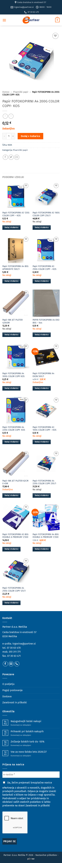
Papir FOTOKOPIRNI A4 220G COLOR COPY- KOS (13, 428)
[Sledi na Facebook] (5, 663)
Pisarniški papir (20, 92)
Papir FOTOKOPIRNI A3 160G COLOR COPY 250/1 (46, 214)
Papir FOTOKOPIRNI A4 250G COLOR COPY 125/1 (14, 589)
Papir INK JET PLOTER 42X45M (12, 321)
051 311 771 (15, 651)
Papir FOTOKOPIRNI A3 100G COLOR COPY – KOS (44, 428)
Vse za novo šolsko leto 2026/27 (29, 751)
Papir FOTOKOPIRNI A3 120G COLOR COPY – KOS (15, 214)
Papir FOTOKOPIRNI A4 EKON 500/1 (43, 375)
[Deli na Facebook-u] (5, 157)
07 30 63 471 (14, 655)
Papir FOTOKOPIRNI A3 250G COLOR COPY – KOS (44, 267)
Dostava (7, 696)
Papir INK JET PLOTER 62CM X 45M (15, 482)
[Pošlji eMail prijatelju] (16, 157)
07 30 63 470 (14, 647)
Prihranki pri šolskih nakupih (27, 731)
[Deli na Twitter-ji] (11, 157)
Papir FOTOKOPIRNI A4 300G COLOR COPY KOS (13, 375)
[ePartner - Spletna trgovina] (31, 20)
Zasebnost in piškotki (14, 702)
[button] (4, 20)
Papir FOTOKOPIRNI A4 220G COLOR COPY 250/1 (44, 482)
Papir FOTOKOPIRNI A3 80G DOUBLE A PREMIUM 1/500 (15, 536)
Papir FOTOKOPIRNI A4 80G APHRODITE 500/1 (15, 267)
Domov (5, 92)
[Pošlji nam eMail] (11, 663)
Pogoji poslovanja (12, 690)
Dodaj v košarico (30, 136)
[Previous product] (10, 116)
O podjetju (8, 684)
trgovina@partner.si (24, 643)
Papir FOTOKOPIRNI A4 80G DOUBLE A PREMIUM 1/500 (46, 536)
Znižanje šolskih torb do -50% (27, 741)
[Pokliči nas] (16, 663)
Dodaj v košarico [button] (11, 227)
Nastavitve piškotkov (46, 855)
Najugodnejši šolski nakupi (26, 721)
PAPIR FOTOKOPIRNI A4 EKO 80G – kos (46, 321)
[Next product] (5, 116)
